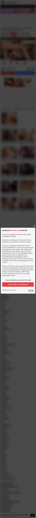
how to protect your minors (9, 290)
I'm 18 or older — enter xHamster (18, 284)
